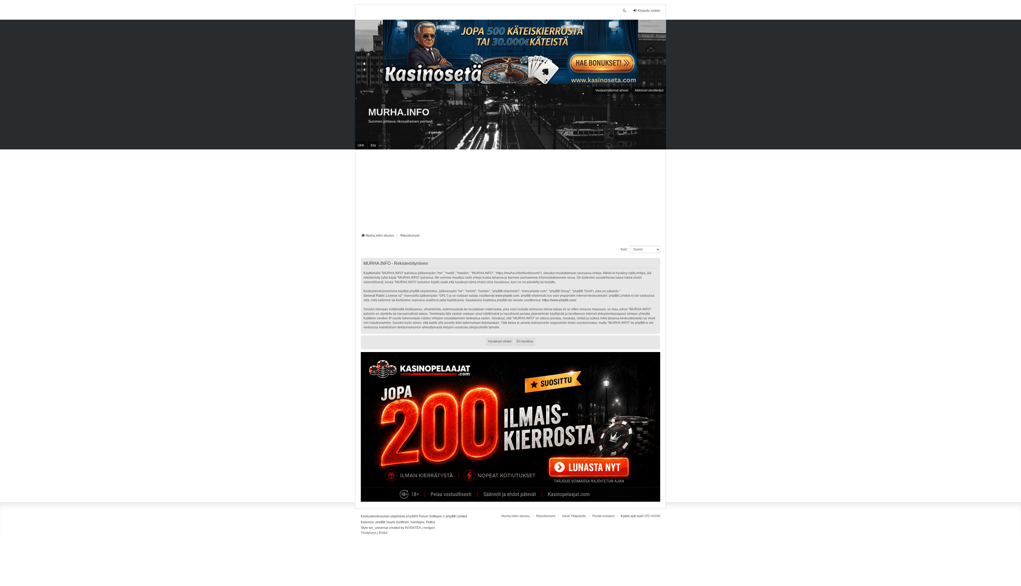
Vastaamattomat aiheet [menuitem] (611, 90)
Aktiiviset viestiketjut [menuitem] (649, 90)
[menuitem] (368, 533)
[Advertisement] (510, 193)
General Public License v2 (382, 296)
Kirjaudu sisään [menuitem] (649, 10)
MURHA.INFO (398, 112)
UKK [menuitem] (361, 145)
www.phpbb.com (507, 296)
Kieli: (624, 249)
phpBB (411, 516)
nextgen (429, 528)
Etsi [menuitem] (373, 145)
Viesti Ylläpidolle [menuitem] (574, 516)
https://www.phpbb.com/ (559, 300)
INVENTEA (413, 528)
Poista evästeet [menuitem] (603, 516)
